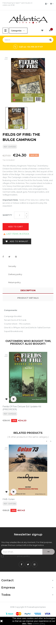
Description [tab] (28, 290)
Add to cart (15, 227)
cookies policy (38, 623)
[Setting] (51, 3)
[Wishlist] (42, 30)
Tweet (9, 256)
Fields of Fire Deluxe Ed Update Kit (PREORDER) (22, 408)
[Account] (46, 3)
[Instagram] (34, 564)
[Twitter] (28, 564)
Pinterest (16, 256)
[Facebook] (21, 564)
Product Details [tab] (28, 298)
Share (3, 256)
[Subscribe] (48, 552)
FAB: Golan (9, 499)
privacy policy (23, 556)
